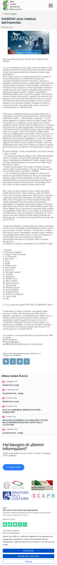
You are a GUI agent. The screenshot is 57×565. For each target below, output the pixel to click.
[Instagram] (20, 524)
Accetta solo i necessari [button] (28, 556)
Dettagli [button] (28, 561)
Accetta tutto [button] (28, 551)
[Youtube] (15, 524)
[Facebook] (5, 524)
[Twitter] (10, 524)
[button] (6, 361)
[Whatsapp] (25, 524)
